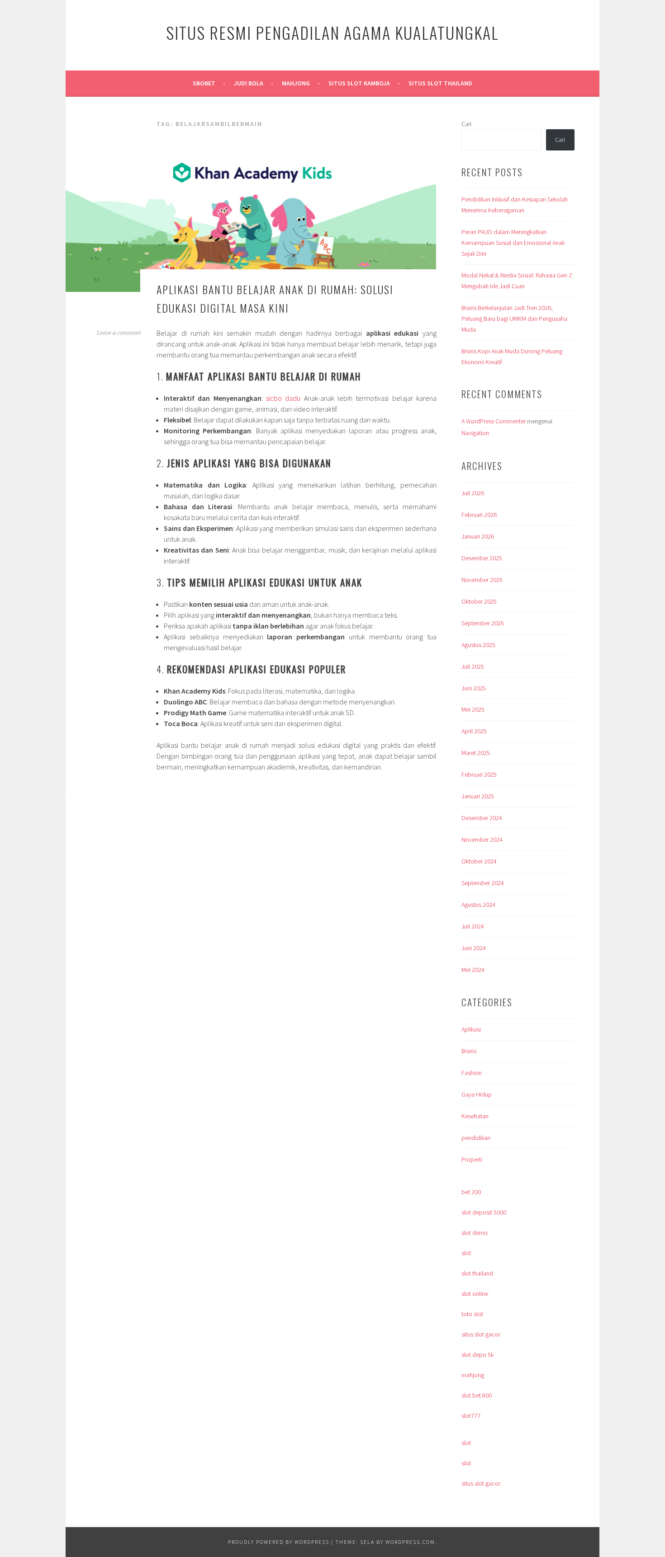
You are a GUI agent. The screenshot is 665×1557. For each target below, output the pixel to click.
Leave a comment (119, 333)
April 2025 (474, 731)
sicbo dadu (283, 398)
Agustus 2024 (478, 904)
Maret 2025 (475, 753)
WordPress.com (410, 1541)
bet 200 (471, 1192)
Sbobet (204, 83)
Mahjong (296, 83)
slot (466, 1253)
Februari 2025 (479, 774)
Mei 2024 (472, 970)
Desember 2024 (481, 818)
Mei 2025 (472, 709)
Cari (466, 124)
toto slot (472, 1314)
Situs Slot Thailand (440, 83)
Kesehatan (475, 1116)
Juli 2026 (472, 493)
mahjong (472, 1375)
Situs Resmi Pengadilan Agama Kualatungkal (332, 32)
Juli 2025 (472, 666)
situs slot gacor (480, 1334)
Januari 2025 (477, 796)
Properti (471, 1159)
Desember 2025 (481, 558)
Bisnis (468, 1051)
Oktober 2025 (479, 601)
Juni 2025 (473, 688)
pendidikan (475, 1138)
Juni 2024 (473, 948)
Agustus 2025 (478, 645)
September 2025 (482, 623)
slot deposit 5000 (483, 1212)
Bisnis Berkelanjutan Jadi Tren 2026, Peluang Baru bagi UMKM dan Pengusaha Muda (514, 318)
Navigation (475, 433)
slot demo (474, 1233)
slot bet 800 (476, 1395)
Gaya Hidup (476, 1094)
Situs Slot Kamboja (359, 83)
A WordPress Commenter (493, 421)
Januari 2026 (477, 536)
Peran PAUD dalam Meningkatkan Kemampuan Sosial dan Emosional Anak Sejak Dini (513, 243)
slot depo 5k (477, 1355)
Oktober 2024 (479, 861)
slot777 (470, 1416)
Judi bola (248, 83)
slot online (474, 1294)
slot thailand (477, 1273)
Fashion (471, 1073)
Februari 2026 (479, 515)
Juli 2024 (472, 926)
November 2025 (482, 580)
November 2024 (482, 839)
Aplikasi (471, 1029)
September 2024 (482, 883)
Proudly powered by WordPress (278, 1541)
